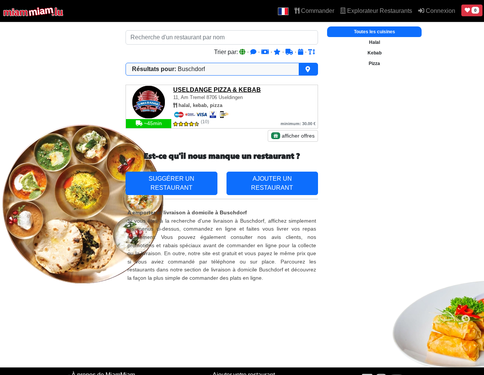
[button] (283, 11)
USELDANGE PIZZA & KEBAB (217, 90)
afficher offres (297, 136)
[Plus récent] (301, 52)
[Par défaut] (243, 52)
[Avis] (254, 52)
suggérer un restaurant (171, 183)
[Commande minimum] (265, 52)
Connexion (439, 11)
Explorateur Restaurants (379, 11)
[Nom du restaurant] (311, 52)
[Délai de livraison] (290, 52)
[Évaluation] (278, 52)
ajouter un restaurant (272, 183)
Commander (316, 11)
